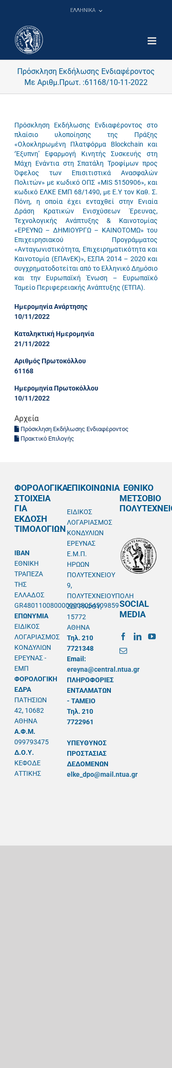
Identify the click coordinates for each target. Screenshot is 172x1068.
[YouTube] (152, 636)
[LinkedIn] (137, 636)
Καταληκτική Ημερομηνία (54, 334)
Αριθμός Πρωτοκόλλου (50, 361)
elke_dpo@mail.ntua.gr (102, 774)
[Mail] (123, 651)
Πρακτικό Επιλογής (46, 438)
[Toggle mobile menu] (153, 41)
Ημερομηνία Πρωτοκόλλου (56, 388)
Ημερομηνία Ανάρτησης (50, 306)
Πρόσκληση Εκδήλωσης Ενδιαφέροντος (74, 429)
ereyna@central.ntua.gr (103, 669)
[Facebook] (123, 636)
